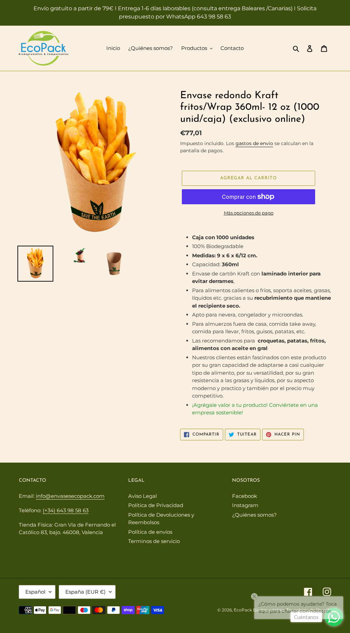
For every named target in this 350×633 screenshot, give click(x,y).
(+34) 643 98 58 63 (66, 510)
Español (35, 592)
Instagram (245, 505)
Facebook (244, 496)
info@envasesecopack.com (70, 496)
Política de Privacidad (155, 505)
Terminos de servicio (154, 541)
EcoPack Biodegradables (259, 609)
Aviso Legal (142, 496)
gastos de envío (254, 143)
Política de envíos (150, 532)
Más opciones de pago (248, 213)
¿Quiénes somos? (254, 515)
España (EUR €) (85, 592)
